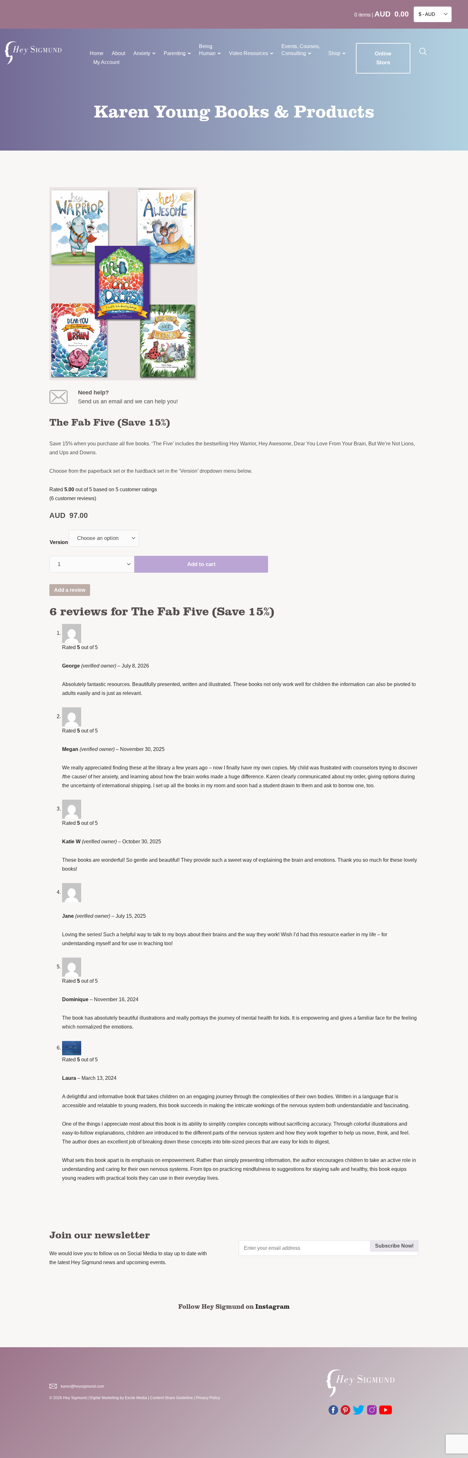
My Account (106, 62)
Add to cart (201, 564)
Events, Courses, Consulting (300, 50)
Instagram (272, 1306)
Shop (334, 53)
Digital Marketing (104, 1398)
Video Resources (248, 53)
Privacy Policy (208, 1398)
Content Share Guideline (171, 1398)
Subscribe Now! (394, 1246)
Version (59, 542)
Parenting (175, 53)
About (118, 53)
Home (96, 53)
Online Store (383, 58)
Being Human (207, 50)
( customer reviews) (72, 498)
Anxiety (141, 53)
